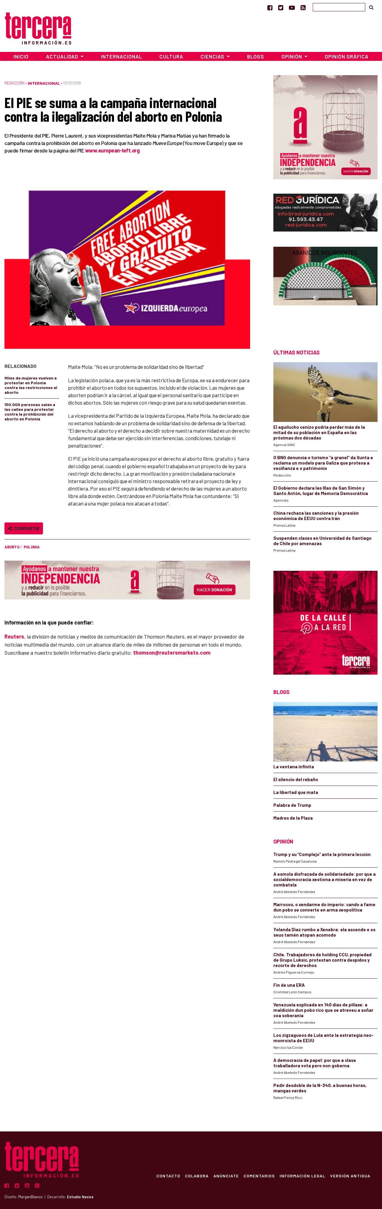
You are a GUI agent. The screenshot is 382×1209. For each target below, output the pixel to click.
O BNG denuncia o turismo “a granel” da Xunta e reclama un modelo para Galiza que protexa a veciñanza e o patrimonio (323, 463)
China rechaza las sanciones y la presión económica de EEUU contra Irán (316, 515)
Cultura (171, 56)
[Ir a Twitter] (280, 7)
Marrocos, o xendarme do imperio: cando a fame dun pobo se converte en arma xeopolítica (324, 907)
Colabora (197, 1175)
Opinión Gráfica (347, 56)
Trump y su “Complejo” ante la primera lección (322, 854)
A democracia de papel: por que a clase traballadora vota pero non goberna (314, 1062)
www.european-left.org (112, 150)
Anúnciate (226, 1175)
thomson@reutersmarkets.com (171, 652)
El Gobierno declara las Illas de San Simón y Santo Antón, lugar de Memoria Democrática (320, 490)
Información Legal (302, 1175)
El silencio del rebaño (295, 779)
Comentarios (259, 1175)
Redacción (14, 83)
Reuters (14, 636)
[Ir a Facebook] (269, 7)
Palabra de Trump (292, 805)
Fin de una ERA (289, 985)
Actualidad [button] (62, 56)
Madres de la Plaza (293, 818)
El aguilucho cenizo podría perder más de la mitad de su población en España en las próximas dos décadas (319, 432)
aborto (11, 547)
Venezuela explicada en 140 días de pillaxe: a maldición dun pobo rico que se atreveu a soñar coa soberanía (323, 1010)
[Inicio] (38, 27)
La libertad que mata (295, 792)
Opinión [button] (292, 56)
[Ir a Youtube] (292, 7)
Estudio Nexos (80, 1196)
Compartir (25, 528)
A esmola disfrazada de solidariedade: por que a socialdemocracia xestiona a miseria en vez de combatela (324, 879)
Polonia (32, 547)
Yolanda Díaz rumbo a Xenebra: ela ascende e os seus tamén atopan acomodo (324, 932)
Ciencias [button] (213, 56)
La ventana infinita (293, 766)
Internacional (121, 56)
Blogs (255, 56)
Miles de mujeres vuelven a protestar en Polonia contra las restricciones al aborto (30, 385)
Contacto (168, 1175)
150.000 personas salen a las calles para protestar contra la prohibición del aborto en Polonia (29, 411)
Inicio (21, 56)
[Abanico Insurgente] (325, 287)
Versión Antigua (350, 1175)
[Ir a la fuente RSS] (303, 7)
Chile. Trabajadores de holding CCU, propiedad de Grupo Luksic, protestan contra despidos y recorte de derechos (322, 960)
